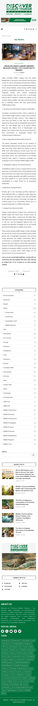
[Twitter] (26, 29)
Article (19, 308)
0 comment (26, 271)
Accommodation (19, 63)
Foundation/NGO (19, 367)
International (19, 372)
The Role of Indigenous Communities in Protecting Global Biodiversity (25, 502)
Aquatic (19, 304)
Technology (19, 393)
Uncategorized (19, 397)
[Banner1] (19, 556)
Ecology (19, 342)
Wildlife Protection (19, 431)
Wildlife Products (19, 427)
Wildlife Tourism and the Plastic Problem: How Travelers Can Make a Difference (24, 517)
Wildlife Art (19, 406)
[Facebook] (24, 29)
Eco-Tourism (19, 338)
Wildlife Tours (19, 444)
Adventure (19, 300)
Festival (19, 363)
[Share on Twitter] (19, 274)
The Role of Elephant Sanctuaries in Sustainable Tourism (25, 530)
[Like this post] (14, 274)
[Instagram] (29, 29)
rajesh (22, 72)
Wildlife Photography (19, 423)
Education (19, 346)
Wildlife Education (19, 414)
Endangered (19, 350)
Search (4, 451)
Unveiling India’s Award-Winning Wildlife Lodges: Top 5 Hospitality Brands (19, 68)
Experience (19, 359)
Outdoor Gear (19, 384)
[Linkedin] (31, 29)
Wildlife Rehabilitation (19, 435)
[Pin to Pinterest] (21, 274)
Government (20, 317)
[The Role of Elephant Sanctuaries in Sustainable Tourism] (8, 532)
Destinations (19, 333)
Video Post (19, 401)
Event (19, 355)
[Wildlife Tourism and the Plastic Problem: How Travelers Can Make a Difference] (8, 518)
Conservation (20, 312)
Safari (19, 389)
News (19, 380)
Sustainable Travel (20, 321)
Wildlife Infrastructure (19, 418)
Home (3, 36)
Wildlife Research (20, 325)
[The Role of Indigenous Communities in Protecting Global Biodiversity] (8, 504)
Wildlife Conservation (19, 410)
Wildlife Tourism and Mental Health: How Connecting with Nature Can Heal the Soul (26, 489)
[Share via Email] (23, 274)
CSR (19, 329)
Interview (19, 376)
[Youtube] (33, 29)
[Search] (33, 455)
